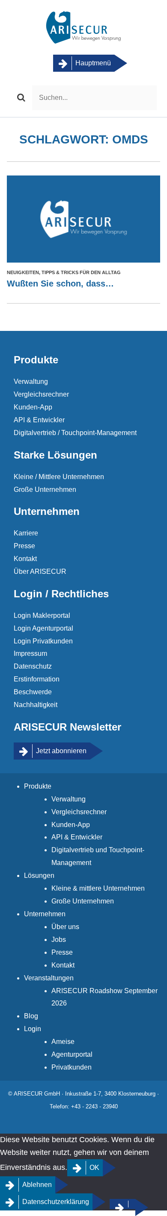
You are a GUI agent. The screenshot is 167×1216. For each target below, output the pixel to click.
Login (32, 1028)
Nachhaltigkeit (35, 704)
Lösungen (39, 875)
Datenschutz (33, 666)
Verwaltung (31, 381)
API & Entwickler (39, 420)
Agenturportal (71, 1054)
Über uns (65, 926)
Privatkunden (71, 1067)
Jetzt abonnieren (61, 750)
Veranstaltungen (49, 978)
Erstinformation (37, 679)
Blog (31, 1016)
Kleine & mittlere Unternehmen (98, 888)
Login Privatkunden (43, 641)
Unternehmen (45, 914)
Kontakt (25, 558)
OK (94, 1167)
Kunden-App (33, 407)
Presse (24, 546)
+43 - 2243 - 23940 (94, 1106)
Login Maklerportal (42, 615)
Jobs (58, 939)
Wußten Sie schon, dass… (60, 283)
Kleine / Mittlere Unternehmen (59, 476)
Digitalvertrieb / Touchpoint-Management (75, 432)
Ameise (63, 1041)
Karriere (26, 533)
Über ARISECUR (40, 571)
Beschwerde (33, 692)
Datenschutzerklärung (55, 1201)
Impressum (30, 653)
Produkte (37, 786)
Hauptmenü (93, 63)
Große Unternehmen (45, 489)
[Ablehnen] (122, 1204)
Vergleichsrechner (41, 394)
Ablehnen (37, 1184)
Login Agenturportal (43, 628)
